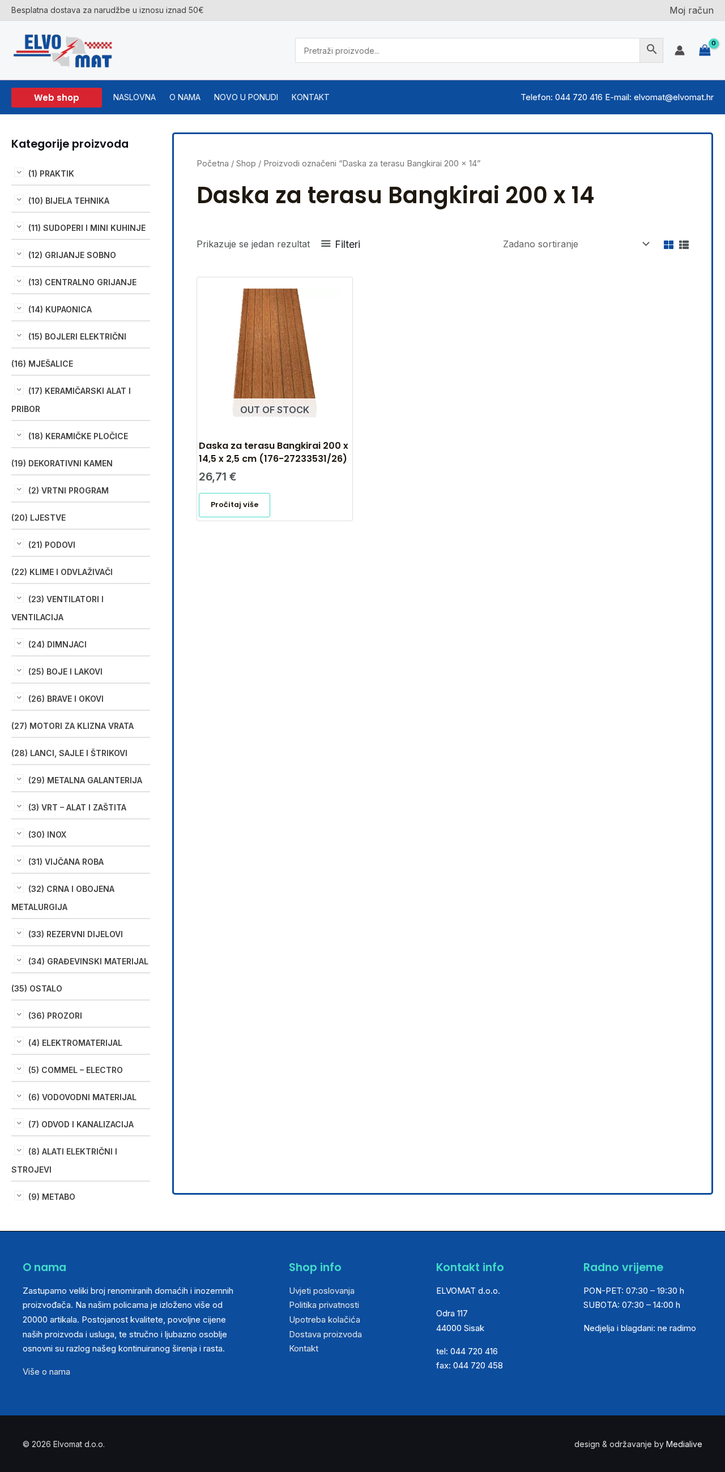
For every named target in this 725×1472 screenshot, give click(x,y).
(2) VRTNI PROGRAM (68, 490)
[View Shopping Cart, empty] (705, 50)
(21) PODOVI (51, 545)
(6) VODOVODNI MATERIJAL (82, 1097)
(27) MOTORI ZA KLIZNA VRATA (72, 726)
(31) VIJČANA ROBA (66, 861)
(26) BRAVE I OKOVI (66, 698)
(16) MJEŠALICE (42, 363)
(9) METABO (51, 1196)
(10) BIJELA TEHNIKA (68, 200)
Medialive (684, 1444)
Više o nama (46, 1371)
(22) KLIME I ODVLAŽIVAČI (62, 572)
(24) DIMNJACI (57, 644)
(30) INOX (47, 834)
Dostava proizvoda (325, 1334)
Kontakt (303, 1348)
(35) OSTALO (36, 988)
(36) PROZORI (55, 1015)
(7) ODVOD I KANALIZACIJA (81, 1124)
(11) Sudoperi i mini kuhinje (87, 228)
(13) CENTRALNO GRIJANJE (82, 282)
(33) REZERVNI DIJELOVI (75, 934)
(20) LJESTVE (38, 517)
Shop (246, 163)
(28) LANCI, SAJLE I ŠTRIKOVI (69, 753)
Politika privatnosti (324, 1304)
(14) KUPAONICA (60, 309)
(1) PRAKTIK (51, 173)
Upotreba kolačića (324, 1319)
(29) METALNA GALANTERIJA (85, 780)
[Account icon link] (680, 50)
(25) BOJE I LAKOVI (65, 671)
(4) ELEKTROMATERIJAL (75, 1043)
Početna (213, 163)
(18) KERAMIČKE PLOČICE (78, 436)
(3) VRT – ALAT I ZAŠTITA (77, 807)
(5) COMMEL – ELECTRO (75, 1070)
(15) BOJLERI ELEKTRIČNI (77, 336)
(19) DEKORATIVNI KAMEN (62, 463)
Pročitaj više (234, 504)
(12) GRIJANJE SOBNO (72, 255)
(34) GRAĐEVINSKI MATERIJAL (88, 961)
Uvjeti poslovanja (322, 1290)
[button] (56, 98)
